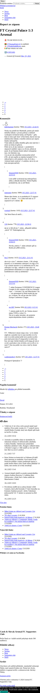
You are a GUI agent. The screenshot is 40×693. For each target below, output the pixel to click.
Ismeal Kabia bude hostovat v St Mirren (18, 517)
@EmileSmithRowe (14, 46)
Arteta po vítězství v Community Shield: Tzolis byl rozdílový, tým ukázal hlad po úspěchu (20, 520)
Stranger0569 (13, 173)
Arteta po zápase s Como (13, 525)
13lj (5, 224)
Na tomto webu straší (7, 685)
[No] (9, 692)
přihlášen (11, 389)
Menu (2, 1)
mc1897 (12, 307)
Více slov (3, 503)
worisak (7, 210)
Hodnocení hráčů (6, 416)
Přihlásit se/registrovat (7, 6)
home (2, 8)
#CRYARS (11, 52)
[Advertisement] (20, 79)
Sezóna (7, 13)
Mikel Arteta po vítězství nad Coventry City (19, 511)
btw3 (6, 258)
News (6, 11)
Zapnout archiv (5, 676)
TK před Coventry (10, 515)
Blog (6, 15)
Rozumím (4, 692)
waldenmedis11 (9, 357)
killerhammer (9, 127)
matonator (7, 193)
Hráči (6, 20)
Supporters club (9, 18)
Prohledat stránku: (6, 3)
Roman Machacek (10, 327)
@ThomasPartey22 (14, 44)
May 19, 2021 (26, 56)
